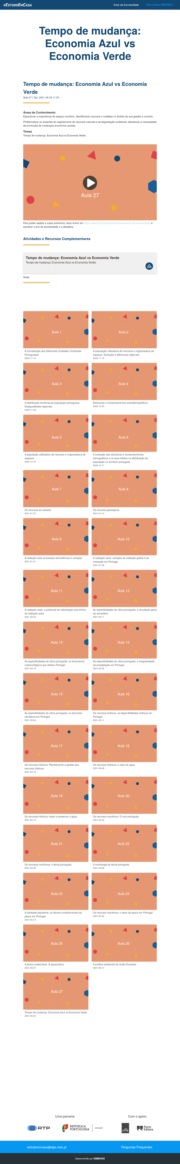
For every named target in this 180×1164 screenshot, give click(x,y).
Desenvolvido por (90, 1158)
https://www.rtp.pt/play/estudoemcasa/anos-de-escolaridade (117, 223)
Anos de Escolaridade (126, 5)
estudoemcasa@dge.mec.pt (46, 1147)
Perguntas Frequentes (136, 1147)
